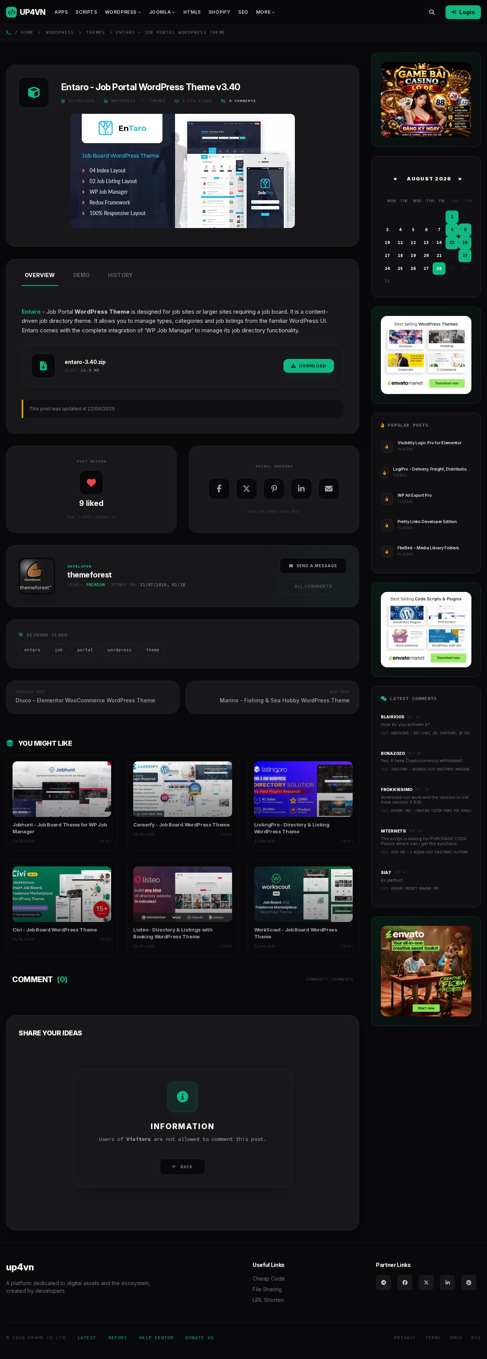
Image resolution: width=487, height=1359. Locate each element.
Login (467, 12)
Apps (61, 12)
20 (426, 255)
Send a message (316, 565)
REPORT (117, 1337)
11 (400, 242)
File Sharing (267, 1289)
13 (426, 242)
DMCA (456, 1337)
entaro (32, 650)
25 (400, 268)
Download (312, 366)
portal (85, 650)
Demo (81, 275)
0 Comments (242, 100)
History (120, 275)
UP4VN (32, 12)
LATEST (87, 1337)
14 (439, 242)
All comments (313, 586)
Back (186, 1166)
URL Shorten (268, 1300)
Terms (433, 1337)
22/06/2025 (81, 100)
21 (439, 255)
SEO (243, 12)
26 (413, 268)
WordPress (60, 32)
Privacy (405, 1337)
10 (387, 242)
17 (387, 255)
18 (400, 255)
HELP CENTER (156, 1337)
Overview (40, 275)
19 (413, 255)
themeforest (34, 587)
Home (27, 32)
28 (439, 268)
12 (413, 242)
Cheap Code (269, 1278)
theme (152, 650)
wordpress (120, 650)
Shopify (219, 12)
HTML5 (192, 12)
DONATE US (200, 1337)
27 (426, 268)
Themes (95, 32)
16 (465, 242)
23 (465, 255)
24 (387, 268)
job (59, 650)
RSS (476, 1337)
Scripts (86, 12)
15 (452, 242)
